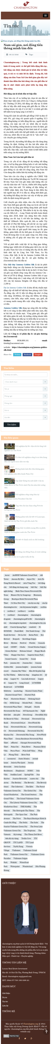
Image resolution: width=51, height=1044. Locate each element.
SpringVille (29, 775)
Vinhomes (16, 850)
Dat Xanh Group (32, 631)
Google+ (38, 354)
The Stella (23, 823)
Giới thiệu (6, 993)
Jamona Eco (27, 663)
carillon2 (11, 615)
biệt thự (34, 587)
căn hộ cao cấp (33, 603)
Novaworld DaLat (18, 723)
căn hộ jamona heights (29, 607)
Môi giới (28, 707)
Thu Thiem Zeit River (33, 834)
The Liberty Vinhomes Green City (23, 803)
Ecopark (16, 639)
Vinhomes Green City (19, 854)
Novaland (25, 719)
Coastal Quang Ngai (18, 627)
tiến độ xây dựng (11, 838)
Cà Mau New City (18, 603)
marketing (18, 691)
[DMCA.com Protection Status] (11, 1036)
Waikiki (13, 862)
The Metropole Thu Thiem (23, 811)
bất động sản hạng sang (18, 587)
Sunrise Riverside (20, 779)
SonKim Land (15, 775)
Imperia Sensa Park (35, 655)
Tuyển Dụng (18, 846)
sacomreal (11, 759)
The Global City (30, 791)
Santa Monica (24, 759)
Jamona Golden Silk (13, 308)
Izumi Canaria (11, 659)
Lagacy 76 (15, 679)
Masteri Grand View (13, 695)
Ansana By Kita (18, 579)
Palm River (26, 747)
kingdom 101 (37, 675)
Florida (32, 643)
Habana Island (26, 651)
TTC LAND (18, 842)
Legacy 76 (12, 683)
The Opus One (21, 814)
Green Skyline (11, 651)
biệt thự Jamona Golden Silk (21, 264)
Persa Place (15, 751)
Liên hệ (5, 1006)
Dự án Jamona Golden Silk (15, 288)
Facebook (27, 354)
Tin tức (5, 1002)
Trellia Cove (26, 838)
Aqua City (31, 579)
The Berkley (16, 783)
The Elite (29, 787)
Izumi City (24, 659)
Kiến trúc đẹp (23, 675)
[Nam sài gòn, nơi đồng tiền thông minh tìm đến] (20, 41)
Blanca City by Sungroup (21, 595)
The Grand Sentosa (28, 795)
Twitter (17, 354)
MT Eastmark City (30, 711)
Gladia (22, 647)
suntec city (34, 779)
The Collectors (17, 787)
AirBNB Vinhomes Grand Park (25, 575)
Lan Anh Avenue (28, 679)
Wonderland (28, 866)
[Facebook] (19, 1039)
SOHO (30, 771)
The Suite (34, 823)
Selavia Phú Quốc (18, 763)
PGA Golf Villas (29, 751)
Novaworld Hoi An (18, 727)
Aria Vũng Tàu (29, 583)
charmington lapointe (17, 623)
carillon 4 (21, 611)
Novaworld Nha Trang (25, 735)
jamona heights (22, 667)
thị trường (17, 834)
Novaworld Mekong (17, 731)
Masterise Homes (18, 699)
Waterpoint (15, 866)
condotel (32, 627)
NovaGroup (27, 715)
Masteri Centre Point (33, 691)
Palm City (15, 747)
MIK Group (14, 703)
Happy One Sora (18, 655)
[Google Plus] (31, 1039)
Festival (23, 643)
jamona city (15, 663)
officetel (14, 743)
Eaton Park (33, 635)
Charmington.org (30, 1024)
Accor (7, 575)
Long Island (24, 683)
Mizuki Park (27, 703)
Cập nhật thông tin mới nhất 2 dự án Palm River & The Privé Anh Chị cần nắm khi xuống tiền (24, 484)
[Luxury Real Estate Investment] (25, 5)
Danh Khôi (19, 631)
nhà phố (17, 715)
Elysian (14, 643)
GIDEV (14, 647)
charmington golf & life (23, 619)
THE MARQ (26, 807)
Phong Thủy (13, 755)
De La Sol (22, 635)
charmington (23, 615)
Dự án (4, 997)
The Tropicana (29, 831)
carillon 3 (11, 611)
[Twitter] (25, 1039)
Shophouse (20, 771)
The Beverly (29, 783)
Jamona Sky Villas (19, 671)
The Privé (17, 818)
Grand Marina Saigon (36, 647)
